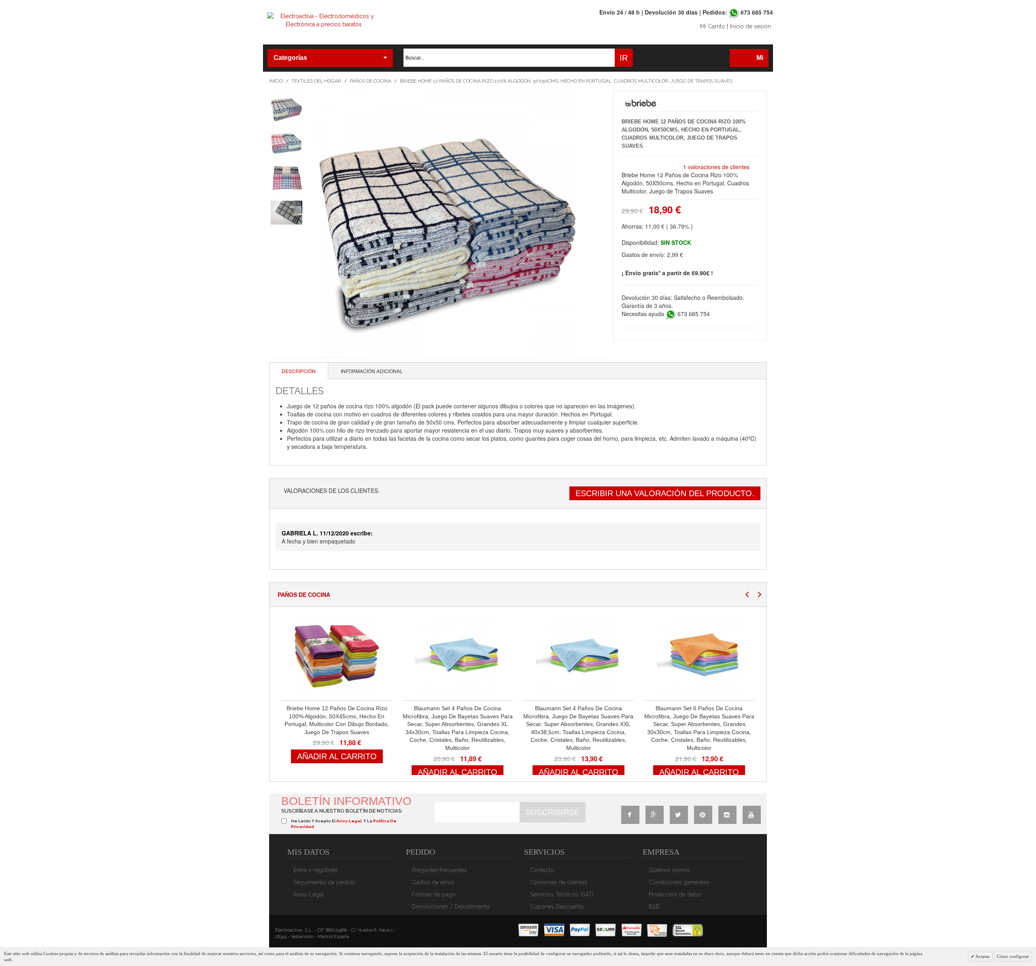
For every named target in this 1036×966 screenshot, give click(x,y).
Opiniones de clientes (558, 882)
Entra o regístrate (315, 870)
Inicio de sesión (750, 26)
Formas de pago (434, 894)
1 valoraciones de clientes (716, 167)
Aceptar (982, 956)
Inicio (276, 81)
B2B (654, 906)
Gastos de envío (433, 882)
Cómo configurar (1013, 956)
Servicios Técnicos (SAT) (562, 894)
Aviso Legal (308, 894)
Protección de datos (675, 894)
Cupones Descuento (557, 906)
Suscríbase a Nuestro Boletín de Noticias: (342, 811)
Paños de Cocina (370, 81)
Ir (624, 57)
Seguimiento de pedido (324, 882)
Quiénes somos (669, 870)
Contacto (542, 870)
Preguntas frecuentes (439, 870)
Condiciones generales (679, 882)
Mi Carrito (712, 26)
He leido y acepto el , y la (344, 824)
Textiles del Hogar (316, 81)
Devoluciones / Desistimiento (451, 906)
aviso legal (348, 821)
